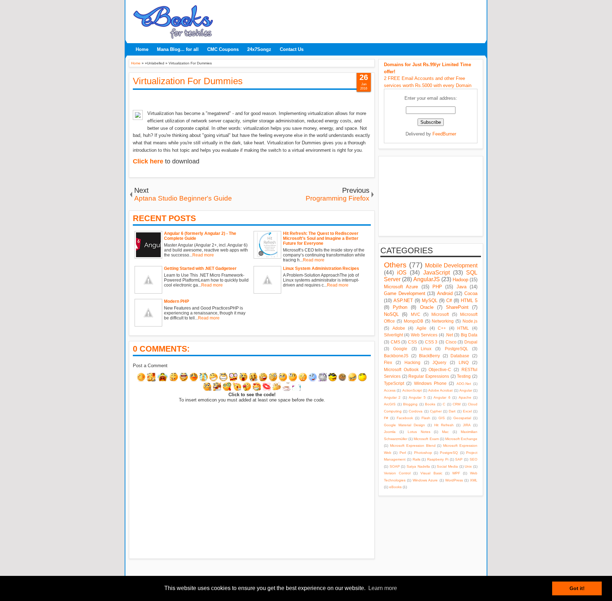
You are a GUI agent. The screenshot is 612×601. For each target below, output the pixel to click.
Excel (467, 411)
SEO (473, 459)
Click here (148, 161)
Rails (416, 459)
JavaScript (436, 273)
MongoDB (413, 321)
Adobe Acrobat (440, 390)
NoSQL (391, 314)
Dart (452, 411)
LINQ (464, 362)
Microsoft (440, 314)
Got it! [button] (577, 588)
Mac (445, 432)
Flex (388, 362)
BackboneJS (396, 355)
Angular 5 (417, 397)
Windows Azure (425, 480)
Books (430, 404)
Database (459, 355)
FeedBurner (444, 134)
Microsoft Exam (426, 439)
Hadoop (460, 279)
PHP (437, 286)
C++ (442, 328)
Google (400, 348)
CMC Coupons (223, 49)
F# (386, 418)
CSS (412, 342)
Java (461, 286)
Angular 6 (442, 397)
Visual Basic (431, 473)
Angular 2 (392, 397)
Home (142, 49)
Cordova (416, 411)
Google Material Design (404, 425)
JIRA (467, 425)
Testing (464, 376)
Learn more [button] (382, 588)
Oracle (427, 307)
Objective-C (440, 369)
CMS (395, 342)
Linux (426, 348)
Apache (465, 397)
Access (390, 390)
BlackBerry (429, 355)
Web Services (424, 335)
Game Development (404, 293)
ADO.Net (464, 384)
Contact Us (292, 49)
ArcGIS (390, 404)
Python (400, 307)
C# (449, 300)
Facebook (405, 418)
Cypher (436, 411)
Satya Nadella (418, 466)
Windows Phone (430, 383)
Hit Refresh (444, 425)
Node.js (470, 321)
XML (473, 480)
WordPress (454, 480)
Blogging (410, 404)
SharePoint (457, 307)
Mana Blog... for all (178, 49)
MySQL (429, 300)
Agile (421, 328)
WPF (456, 473)
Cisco (451, 342)
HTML (463, 328)
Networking (443, 321)
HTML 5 (469, 300)
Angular (465, 390)
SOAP (395, 466)
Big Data (469, 335)
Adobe (398, 328)
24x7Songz (259, 49)
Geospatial (462, 418)
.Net (449, 335)
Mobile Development (451, 265)
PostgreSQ (449, 453)
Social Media (447, 466)
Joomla (390, 432)
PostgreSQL (456, 348)
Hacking (412, 362)
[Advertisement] (350, 19)
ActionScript (412, 390)
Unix (468, 466)
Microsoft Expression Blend (413, 445)
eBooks (395, 487)
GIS (441, 418)
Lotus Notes (419, 432)
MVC (415, 314)
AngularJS (426, 279)
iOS (402, 273)
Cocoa (470, 293)
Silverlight (393, 335)
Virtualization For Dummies (188, 81)
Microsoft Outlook (401, 369)
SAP (459, 459)
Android (445, 293)
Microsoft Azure (401, 286)
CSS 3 (431, 342)
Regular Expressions (428, 376)
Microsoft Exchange (461, 439)
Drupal (470, 342)
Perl (403, 453)
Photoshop (423, 453)
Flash (425, 418)
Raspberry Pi (437, 459)
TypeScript (394, 383)
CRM (456, 404)
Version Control (397, 473)
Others (395, 265)
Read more (203, 255)
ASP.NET (403, 300)
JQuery (439, 362)
